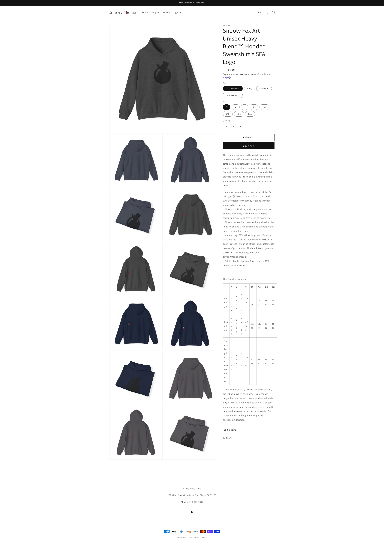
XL (254, 107)
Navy (249, 88)
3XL (228, 114)
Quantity (226, 120)
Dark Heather (233, 88)
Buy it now (248, 145)
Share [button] (229, 437)
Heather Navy (233, 95)
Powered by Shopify (200, 537)
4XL (239, 114)
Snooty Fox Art (188, 537)
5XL (250, 114)
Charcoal (264, 88)
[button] (259, 12)
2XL (264, 107)
